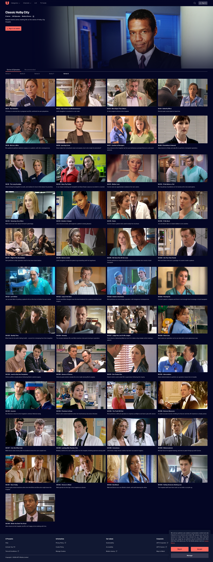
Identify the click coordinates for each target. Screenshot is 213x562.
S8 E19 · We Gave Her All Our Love (117, 258)
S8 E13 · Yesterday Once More (14, 221)
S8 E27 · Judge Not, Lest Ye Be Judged (118, 335)
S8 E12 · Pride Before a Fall (166, 184)
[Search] (194, 3)
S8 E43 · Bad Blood (113, 485)
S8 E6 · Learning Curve (63, 145)
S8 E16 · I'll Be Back (164, 221)
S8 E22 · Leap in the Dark (64, 297)
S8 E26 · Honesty (61, 335)
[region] (190, 545)
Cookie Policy (60, 547)
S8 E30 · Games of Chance (64, 374)
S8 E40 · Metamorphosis (165, 448)
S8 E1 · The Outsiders (11, 109)
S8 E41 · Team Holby (11, 485)
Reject (180, 549)
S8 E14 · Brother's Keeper (64, 221)
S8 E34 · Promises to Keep (64, 411)
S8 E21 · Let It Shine (11, 297)
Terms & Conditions (11, 551)
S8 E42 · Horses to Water (63, 485)
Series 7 (51, 74)
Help (6, 543)
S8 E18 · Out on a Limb (63, 258)
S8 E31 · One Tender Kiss (114, 374)
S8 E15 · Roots (111, 221)
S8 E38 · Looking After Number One (67, 448)
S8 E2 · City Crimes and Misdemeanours (68, 109)
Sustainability (110, 543)
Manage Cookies (61, 551)
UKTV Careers (160, 547)
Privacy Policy (60, 543)
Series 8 (66, 74)
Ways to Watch (160, 551)
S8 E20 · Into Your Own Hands (167, 258)
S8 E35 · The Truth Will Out (115, 411)
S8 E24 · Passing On (164, 297)
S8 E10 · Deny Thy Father (63, 184)
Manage (189, 555)
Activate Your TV (10, 547)
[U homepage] (7, 3)
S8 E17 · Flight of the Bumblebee (15, 258)
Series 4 (7, 74)
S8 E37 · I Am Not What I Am (14, 448)
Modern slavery (110, 551)
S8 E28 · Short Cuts (164, 335)
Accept (199, 549)
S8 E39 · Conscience (113, 448)
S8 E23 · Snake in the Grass (115, 297)
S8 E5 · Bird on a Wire (12, 145)
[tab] (30, 70)
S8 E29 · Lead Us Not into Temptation (16, 374)
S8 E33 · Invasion (10, 411)
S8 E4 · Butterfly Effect (164, 109)
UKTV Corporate (161, 543)
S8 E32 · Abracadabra (164, 374)
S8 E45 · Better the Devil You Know (15, 523)
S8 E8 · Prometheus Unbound (167, 145)
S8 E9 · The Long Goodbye (13, 184)
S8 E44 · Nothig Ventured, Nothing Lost (169, 485)
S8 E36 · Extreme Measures (166, 411)
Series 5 (22, 74)
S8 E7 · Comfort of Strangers (115, 145)
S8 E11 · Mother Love (113, 184)
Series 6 (37, 74)
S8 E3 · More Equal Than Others (116, 109)
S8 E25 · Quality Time (11, 335)
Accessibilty (109, 547)
